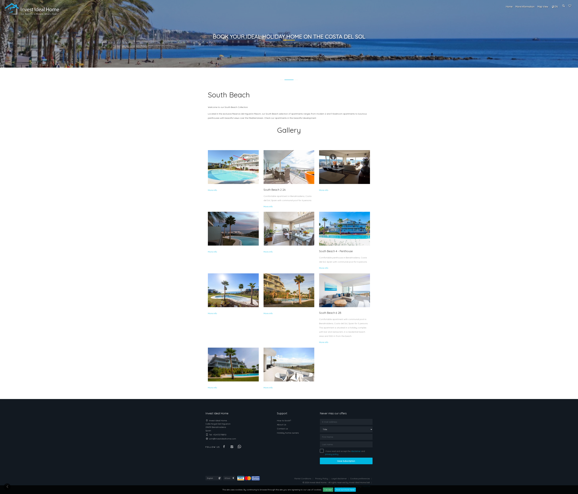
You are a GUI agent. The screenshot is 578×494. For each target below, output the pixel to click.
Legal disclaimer (339, 478)
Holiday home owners (288, 432)
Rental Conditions (302, 478)
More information (525, 6)
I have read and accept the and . (345, 453)
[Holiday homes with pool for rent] (32, 9)
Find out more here (345, 489)
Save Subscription (346, 461)
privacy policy (331, 454)
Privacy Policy (321, 478)
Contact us (282, 428)
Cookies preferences (360, 478)
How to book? (284, 420)
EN (556, 6)
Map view (543, 6)
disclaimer (356, 451)
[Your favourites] (570, 7)
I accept (328, 489)
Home (509, 6)
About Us (281, 424)
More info (212, 190)
